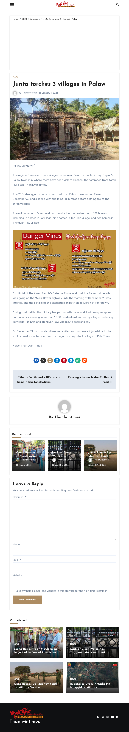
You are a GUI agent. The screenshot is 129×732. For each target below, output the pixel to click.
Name (17, 544)
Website (17, 575)
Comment (19, 497)
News (16, 77)
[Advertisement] (64, 44)
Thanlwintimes (29, 92)
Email (17, 559)
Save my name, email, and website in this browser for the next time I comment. (62, 590)
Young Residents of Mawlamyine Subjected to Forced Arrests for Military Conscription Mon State (35, 652)
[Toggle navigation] (12, 4)
